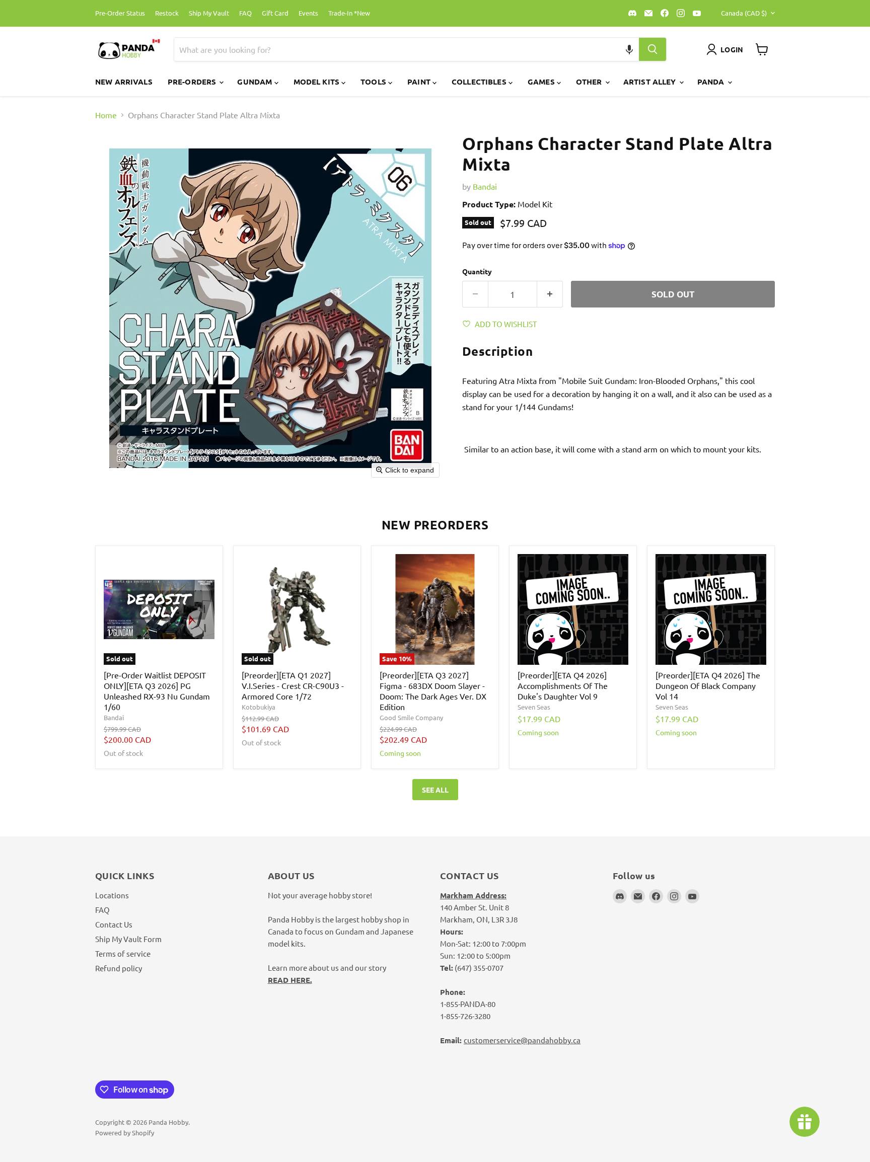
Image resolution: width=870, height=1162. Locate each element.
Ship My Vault (209, 13)
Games (542, 81)
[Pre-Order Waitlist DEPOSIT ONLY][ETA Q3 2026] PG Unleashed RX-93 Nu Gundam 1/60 (157, 691)
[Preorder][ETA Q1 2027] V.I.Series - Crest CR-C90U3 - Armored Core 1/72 (293, 685)
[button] (629, 49)
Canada (744, 13)
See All (435, 789)
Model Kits (318, 81)
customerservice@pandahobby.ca (522, 1040)
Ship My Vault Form (128, 939)
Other (590, 81)
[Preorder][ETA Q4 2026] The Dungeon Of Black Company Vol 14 (708, 685)
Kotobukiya (258, 707)
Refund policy (118, 968)
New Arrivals (124, 81)
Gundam (255, 81)
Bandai (485, 186)
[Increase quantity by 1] (550, 294)
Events (308, 13)
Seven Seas (534, 707)
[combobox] (394, 49)
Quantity (477, 271)
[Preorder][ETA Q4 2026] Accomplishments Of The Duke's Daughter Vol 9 (563, 685)
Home (106, 114)
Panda (712, 81)
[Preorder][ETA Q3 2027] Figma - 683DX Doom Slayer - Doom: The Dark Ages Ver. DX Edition (433, 691)
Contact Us (113, 924)
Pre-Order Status (120, 13)
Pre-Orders (193, 81)
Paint (419, 81)
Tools (374, 81)
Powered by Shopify (124, 1132)
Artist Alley (650, 81)
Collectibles (480, 81)
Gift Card (275, 13)
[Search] (652, 49)
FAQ (245, 13)
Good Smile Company (411, 717)
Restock (167, 13)
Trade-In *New (349, 13)
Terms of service (123, 953)
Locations (112, 895)
